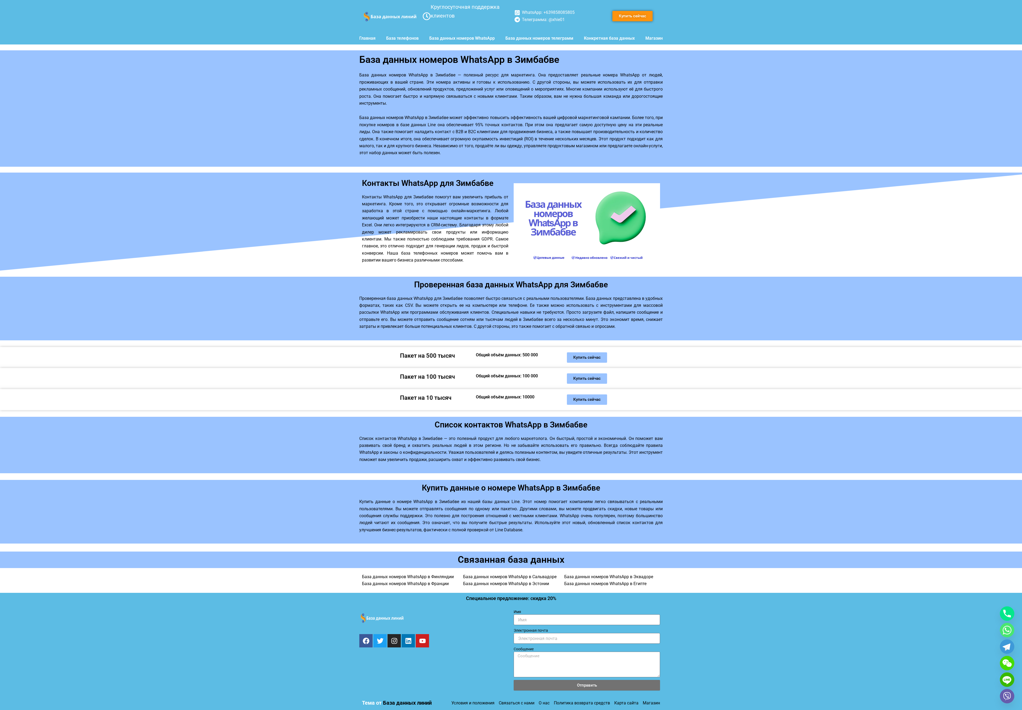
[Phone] (1007, 613)
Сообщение (524, 649)
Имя (517, 612)
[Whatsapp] (1007, 630)
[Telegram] (1007, 646)
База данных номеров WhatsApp (462, 38)
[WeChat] (1007, 663)
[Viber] (1007, 696)
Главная (367, 38)
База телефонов (402, 38)
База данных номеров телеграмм (539, 38)
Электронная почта (531, 630)
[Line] (1007, 679)
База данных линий (407, 703)
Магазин (654, 38)
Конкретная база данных (609, 38)
